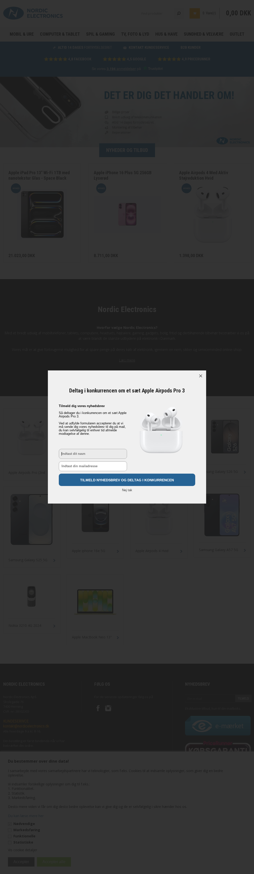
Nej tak (127, 490)
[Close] (200, 375)
